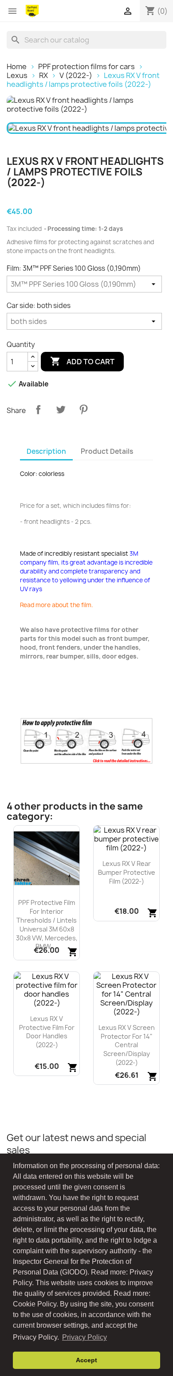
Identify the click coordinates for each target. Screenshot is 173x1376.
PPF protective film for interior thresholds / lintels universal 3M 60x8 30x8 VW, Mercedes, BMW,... (47, 924)
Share (38, 409)
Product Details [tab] (107, 451)
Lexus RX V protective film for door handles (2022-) (47, 1031)
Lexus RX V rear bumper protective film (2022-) (126, 872)
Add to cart (82, 361)
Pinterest (83, 409)
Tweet (61, 409)
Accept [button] (86, 1360)
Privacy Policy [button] (84, 1337)
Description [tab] (46, 451)
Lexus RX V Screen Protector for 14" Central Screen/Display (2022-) (126, 1045)
